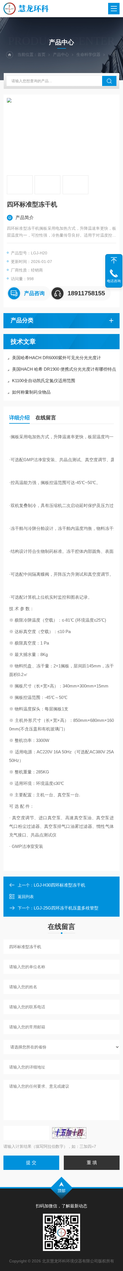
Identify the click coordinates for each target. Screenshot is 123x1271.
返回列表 (26, 896)
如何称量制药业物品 (31, 392)
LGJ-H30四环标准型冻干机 (59, 885)
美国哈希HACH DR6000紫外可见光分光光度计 (56, 357)
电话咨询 (114, 281)
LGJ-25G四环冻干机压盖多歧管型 (66, 907)
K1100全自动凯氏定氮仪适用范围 (43, 380)
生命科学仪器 (88, 54)
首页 (41, 54)
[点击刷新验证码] (69, 1133)
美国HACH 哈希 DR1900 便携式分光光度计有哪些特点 (64, 369)
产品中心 (61, 54)
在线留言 (45, 418)
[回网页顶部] (114, 260)
